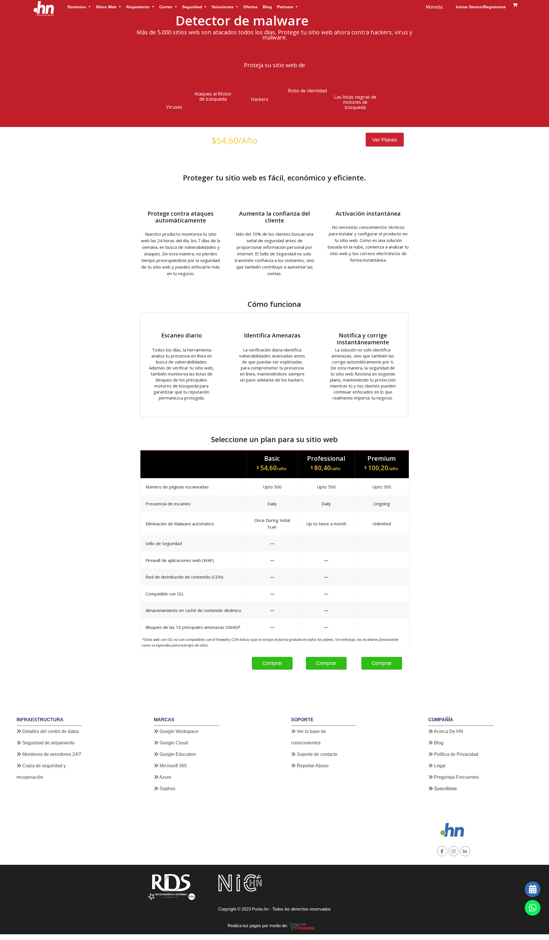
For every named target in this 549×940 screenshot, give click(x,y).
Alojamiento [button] (138, 7)
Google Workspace (178, 731)
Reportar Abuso (312, 765)
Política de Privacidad (455, 754)
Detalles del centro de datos (50, 731)
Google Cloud (173, 742)
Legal (439, 765)
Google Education (177, 754)
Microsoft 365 (172, 765)
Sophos (166, 788)
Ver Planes (384, 140)
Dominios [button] (77, 7)
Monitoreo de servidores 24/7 (51, 754)
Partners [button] (286, 7)
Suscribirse (445, 788)
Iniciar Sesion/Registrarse (481, 7)
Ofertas (250, 7)
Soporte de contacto (316, 754)
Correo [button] (166, 7)
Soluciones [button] (223, 7)
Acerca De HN (448, 731)
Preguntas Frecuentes (456, 777)
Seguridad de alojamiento (48, 742)
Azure (164, 777)
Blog (267, 7)
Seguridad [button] (192, 7)
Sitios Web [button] (107, 7)
